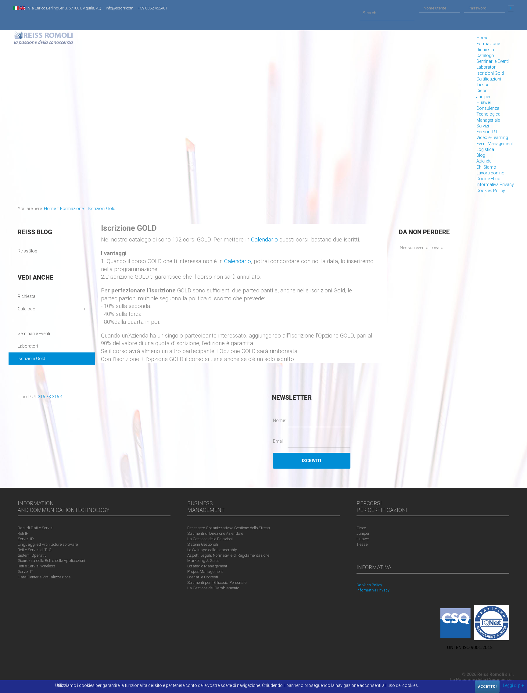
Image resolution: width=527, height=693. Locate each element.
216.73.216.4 (50, 396)
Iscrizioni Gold (490, 73)
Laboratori (486, 67)
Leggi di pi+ (513, 685)
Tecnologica (488, 114)
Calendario (264, 239)
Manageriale (488, 120)
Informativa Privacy (495, 184)
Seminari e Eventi (492, 61)
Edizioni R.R (487, 131)
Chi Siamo (486, 167)
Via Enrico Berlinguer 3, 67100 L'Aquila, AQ (64, 8)
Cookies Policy (490, 190)
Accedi (511, 8)
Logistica (485, 149)
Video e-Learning (492, 137)
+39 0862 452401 (152, 8)
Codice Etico (488, 178)
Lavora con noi (490, 172)
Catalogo (485, 55)
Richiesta (485, 49)
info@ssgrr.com (119, 8)
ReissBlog (27, 250)
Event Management (494, 143)
